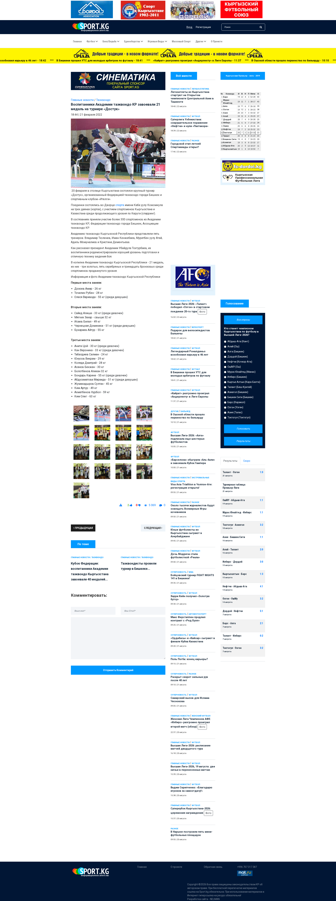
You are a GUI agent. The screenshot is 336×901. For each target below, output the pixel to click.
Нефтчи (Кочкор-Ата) (239, 361)
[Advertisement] (193, 210)
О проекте (216, 41)
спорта (119, 205)
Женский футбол (201, 716)
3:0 (261, 561)
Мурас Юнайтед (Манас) (241, 371)
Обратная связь (213, 866)
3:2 (261, 524)
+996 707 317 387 (247, 866)
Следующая (152, 528)
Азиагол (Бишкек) (237, 392)
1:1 (261, 500)
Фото (202, 311)
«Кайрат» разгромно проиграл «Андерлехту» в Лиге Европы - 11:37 (144, 60)
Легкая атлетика (200, 89)
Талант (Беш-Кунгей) (239, 387)
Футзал (196, 369)
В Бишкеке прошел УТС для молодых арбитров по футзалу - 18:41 (46, 60)
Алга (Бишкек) (235, 351)
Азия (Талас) (234, 412)
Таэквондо (103, 100)
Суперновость (179, 572)
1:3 (261, 574)
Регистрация (203, 27)
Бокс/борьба (109, 41)
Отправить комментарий (118, 670)
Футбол (90, 41)
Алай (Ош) (233, 346)
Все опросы (243, 319)
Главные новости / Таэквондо (87, 557)
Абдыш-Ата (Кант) (238, 341)
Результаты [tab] (230, 460)
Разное (195, 141)
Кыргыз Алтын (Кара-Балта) (243, 382)
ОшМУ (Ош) (234, 366)
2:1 (261, 623)
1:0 (261, 472)
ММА (191, 572)
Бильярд (185, 411)
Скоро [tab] (246, 460)
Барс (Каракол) (236, 402)
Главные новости (180, 89)
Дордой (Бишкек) (237, 356)
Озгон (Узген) (235, 407)
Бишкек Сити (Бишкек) (240, 397)
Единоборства (132, 41)
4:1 (261, 586)
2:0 (261, 549)
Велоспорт (198, 327)
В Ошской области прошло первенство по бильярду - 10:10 (237, 60)
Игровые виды (156, 41)
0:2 (261, 635)
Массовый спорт (181, 41)
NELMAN (215, 899)
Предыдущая (83, 528)
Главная (77, 41)
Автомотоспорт (197, 614)
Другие (199, 41)
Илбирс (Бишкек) (237, 376)
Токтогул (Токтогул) (238, 417)
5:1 (261, 611)
